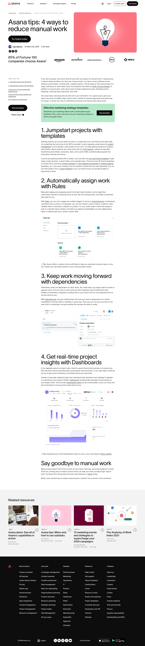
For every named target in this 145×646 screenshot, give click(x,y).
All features (23, 576)
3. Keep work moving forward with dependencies (19, 90)
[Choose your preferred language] (102, 3)
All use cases (46, 617)
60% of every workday (101, 86)
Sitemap (88, 617)
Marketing (67, 576)
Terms (82, 640)
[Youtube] (70, 640)
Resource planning (48, 601)
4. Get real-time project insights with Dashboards (19, 95)
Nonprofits (67, 617)
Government (67, 605)
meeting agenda (107, 164)
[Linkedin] (59, 640)
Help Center (89, 572)
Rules (47, 201)
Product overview (26, 572)
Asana (90, 474)
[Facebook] (66, 640)
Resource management (28, 613)
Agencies (66, 621)
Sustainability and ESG (115, 617)
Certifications (90, 584)
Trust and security (113, 605)
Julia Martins (17, 47)
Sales (65, 593)
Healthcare (67, 597)
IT (64, 584)
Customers (111, 580)
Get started (133, 3)
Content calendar (48, 576)
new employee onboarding (88, 164)
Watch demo (16, 115)
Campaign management (50, 572)
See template (104, 113)
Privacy (110, 609)
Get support (89, 576)
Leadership (111, 576)
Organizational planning (50, 593)
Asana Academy (91, 580)
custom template (65, 169)
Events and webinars (93, 597)
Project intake (46, 609)
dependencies (50, 299)
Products (30, 3)
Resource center (91, 593)
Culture (110, 593)
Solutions (43, 3)
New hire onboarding (49, 588)
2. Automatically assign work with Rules (20, 86)
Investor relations (113, 601)
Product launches (48, 597)
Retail (65, 601)
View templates (18, 108)
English (43, 640)
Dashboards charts (74, 382)
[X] (55, 640)
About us (110, 572)
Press (109, 597)
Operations (67, 580)
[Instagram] (63, 640)
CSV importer (88, 149)
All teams (66, 625)
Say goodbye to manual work (17, 99)
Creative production (48, 580)
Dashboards (74, 380)
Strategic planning (48, 605)
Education (67, 609)
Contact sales (119, 3)
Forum (87, 588)
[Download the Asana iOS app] (104, 640)
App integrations (25, 601)
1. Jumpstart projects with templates (19, 82)
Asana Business (98, 201)
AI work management (27, 605)
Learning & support (59, 3)
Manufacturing (68, 613)
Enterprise (23, 597)
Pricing (73, 3)
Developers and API (92, 609)
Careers (110, 584)
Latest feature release (27, 580)
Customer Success (92, 605)
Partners (88, 613)
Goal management (48, 584)
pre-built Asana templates (99, 158)
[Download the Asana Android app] (118, 640)
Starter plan (23, 588)
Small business (69, 572)
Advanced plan (25, 593)
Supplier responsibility (115, 613)
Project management (27, 609)
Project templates (92, 601)
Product (66, 588)
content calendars (69, 164)
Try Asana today (19, 39)
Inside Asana (112, 588)
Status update (106, 454)
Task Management (48, 613)
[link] (12, 13)
